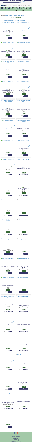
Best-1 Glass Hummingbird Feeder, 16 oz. (24, 148)
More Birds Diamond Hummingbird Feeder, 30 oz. (8, 90)
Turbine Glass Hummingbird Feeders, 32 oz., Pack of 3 (23, 51)
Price (15, 20)
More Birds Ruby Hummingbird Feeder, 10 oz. (23, 382)
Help (25, 5)
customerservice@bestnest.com (16, 436)
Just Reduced (19, 20)
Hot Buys (19, 5)
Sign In (3, 5)
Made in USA (23, 20)
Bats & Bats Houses (16, 10)
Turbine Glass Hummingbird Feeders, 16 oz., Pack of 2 (23, 109)
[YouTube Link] (16, 433)
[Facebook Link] (14, 433)
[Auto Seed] (28, 5)
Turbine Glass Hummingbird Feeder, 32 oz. (8, 31)
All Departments (30, 9)
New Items (22, 5)
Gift (26, 8)
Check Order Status (14, 5)
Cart (28, 3)
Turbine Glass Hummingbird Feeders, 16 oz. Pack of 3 (8, 421)
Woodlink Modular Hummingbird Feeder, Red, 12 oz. (23, 228)
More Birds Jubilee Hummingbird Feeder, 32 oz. (8, 402)
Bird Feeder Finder (15, 19)
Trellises (13, 8)
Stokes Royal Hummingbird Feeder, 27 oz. (24, 305)
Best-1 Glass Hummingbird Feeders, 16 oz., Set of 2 (23, 31)
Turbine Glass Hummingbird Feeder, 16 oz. (23, 70)
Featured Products (6, 20)
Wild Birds (6, 15)
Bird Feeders (10, 15)
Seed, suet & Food (22, 10)
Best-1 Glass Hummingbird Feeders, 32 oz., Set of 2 (23, 90)
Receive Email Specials (8, 5)
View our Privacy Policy (16, 440)
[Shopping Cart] (28, 2)
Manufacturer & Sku (12, 20)
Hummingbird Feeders (16, 15)
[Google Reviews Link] (17, 433)
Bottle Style (22, 15)
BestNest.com (18, 441)
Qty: (4, 174)
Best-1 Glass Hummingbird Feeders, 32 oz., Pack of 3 (8, 51)
